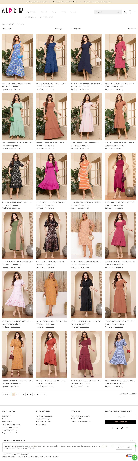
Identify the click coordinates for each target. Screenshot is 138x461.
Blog (54, 12)
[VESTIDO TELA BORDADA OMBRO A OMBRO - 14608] (51, 57)
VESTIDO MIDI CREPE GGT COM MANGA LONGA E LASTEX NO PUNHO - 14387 (61, 202)
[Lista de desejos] (131, 11)
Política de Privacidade (28, 448)
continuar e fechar (124, 447)
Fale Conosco (41, 424)
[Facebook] (113, 428)
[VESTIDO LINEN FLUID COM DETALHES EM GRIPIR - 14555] (120, 235)
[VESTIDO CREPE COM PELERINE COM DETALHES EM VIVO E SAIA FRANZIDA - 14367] (120, 294)
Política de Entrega (42, 419)
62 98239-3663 (77, 418)
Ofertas (63, 12)
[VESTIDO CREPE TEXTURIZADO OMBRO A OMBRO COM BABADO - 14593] (17, 116)
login (7, 89)
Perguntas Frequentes (44, 416)
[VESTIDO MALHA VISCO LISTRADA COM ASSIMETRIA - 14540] (86, 176)
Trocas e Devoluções (43, 421)
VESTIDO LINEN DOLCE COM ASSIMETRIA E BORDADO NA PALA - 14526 (59, 380)
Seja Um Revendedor (9, 430)
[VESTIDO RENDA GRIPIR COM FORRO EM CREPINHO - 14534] (17, 176)
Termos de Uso (7, 421)
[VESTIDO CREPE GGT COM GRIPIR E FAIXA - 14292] (17, 294)
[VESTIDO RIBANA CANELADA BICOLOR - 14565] (17, 235)
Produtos (44, 12)
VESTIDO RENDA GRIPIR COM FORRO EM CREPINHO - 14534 (22, 202)
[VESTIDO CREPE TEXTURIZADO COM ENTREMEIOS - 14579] (51, 116)
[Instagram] (118, 428)
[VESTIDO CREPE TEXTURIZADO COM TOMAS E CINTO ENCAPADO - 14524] (86, 354)
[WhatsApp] (127, 428)
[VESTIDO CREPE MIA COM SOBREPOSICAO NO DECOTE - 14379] (86, 116)
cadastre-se (15, 89)
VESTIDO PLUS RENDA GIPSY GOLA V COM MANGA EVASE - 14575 (92, 262)
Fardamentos (30, 17)
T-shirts (73, 12)
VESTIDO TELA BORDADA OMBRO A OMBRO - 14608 (53, 83)
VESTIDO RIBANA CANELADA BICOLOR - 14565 (17, 262)
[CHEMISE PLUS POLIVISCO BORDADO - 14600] (51, 294)
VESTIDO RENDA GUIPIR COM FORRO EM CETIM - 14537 (54, 262)
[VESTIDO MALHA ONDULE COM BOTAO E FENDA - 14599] (86, 57)
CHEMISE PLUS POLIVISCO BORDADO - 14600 (51, 321)
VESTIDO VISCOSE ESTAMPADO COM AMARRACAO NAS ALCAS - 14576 (25, 83)
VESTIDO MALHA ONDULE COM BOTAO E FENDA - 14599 (89, 83)
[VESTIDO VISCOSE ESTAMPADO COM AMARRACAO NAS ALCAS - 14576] (17, 57)
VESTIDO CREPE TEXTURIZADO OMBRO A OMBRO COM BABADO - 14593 (26, 143)
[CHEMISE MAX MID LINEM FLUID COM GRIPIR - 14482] (86, 294)
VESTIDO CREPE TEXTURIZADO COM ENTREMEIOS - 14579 (55, 143)
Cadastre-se (120, 422)
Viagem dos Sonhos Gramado (12, 433)
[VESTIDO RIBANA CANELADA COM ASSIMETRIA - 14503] (120, 176)
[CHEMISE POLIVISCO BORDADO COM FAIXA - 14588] (17, 354)
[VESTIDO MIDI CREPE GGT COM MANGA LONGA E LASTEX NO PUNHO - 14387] (51, 176)
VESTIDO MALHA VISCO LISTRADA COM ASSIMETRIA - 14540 (90, 202)
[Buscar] (119, 12)
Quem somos (6, 416)
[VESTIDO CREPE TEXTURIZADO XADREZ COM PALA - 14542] (120, 354)
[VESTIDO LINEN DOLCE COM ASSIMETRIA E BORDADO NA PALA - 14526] (51, 354)
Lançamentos (30, 12)
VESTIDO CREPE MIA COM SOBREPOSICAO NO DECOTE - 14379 (92, 143)
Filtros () (59, 29)
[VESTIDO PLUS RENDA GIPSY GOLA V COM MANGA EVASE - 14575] (86, 235)
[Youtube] (123, 428)
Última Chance (46, 17)
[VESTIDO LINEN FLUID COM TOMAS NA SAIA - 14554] (120, 57)
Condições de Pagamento (11, 424)
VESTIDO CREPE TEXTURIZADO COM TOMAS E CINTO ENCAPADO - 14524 (95, 380)
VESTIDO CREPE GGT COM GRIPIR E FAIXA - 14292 (18, 321)
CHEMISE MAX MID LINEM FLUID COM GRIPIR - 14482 (88, 321)
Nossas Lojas (6, 419)
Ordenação (75, 29)
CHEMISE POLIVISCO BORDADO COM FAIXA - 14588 (19, 380)
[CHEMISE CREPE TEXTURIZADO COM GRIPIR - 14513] (120, 116)
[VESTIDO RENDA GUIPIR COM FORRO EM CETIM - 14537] (51, 235)
